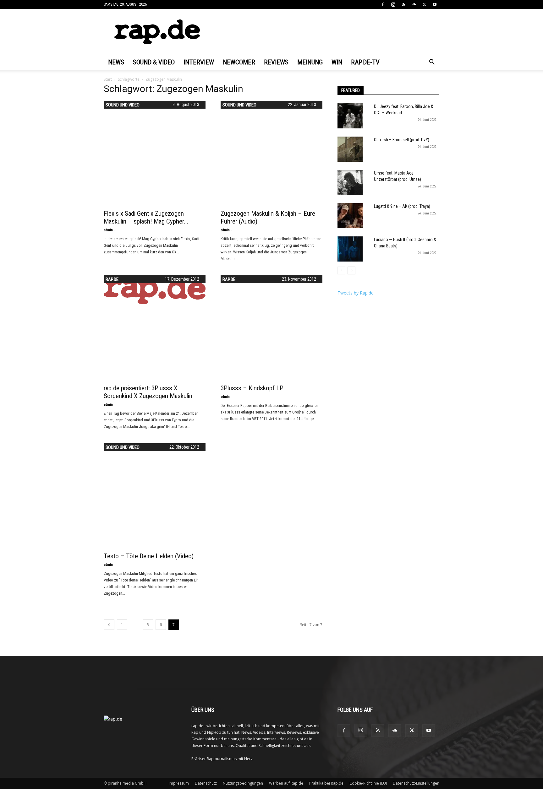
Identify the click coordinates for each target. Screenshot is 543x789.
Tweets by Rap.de (355, 293)
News (116, 62)
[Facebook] (382, 4)
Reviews (276, 62)
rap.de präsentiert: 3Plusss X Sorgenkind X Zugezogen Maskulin (148, 392)
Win (337, 62)
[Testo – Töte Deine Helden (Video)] (155, 494)
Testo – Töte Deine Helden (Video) (149, 556)
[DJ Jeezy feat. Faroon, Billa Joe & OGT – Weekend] (350, 115)
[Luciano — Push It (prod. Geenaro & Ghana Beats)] (350, 249)
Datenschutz (206, 783)
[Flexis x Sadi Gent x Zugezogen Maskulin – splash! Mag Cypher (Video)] (155, 152)
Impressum (179, 783)
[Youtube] (434, 4)
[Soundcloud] (414, 4)
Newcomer (239, 62)
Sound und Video (123, 105)
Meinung (310, 62)
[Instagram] (393, 4)
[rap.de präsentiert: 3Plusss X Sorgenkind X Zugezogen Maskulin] (155, 289)
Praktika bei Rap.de (326, 783)
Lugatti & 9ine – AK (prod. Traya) (402, 206)
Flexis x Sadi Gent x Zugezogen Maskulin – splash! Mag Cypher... (146, 217)
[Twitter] (424, 4)
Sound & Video (154, 62)
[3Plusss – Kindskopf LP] (271, 326)
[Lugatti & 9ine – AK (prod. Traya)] (350, 215)
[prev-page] (109, 624)
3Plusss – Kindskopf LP (252, 388)
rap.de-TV (365, 62)
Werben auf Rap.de (286, 783)
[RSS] (403, 4)
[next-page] (351, 270)
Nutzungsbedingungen (243, 783)
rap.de (112, 279)
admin (108, 230)
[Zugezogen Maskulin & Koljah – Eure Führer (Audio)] (271, 152)
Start (108, 79)
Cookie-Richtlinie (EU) (368, 783)
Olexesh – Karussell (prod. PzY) (401, 139)
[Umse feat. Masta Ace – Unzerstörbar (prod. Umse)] (350, 182)
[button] (431, 63)
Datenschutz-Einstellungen (416, 783)
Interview (199, 62)
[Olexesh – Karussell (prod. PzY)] (350, 149)
